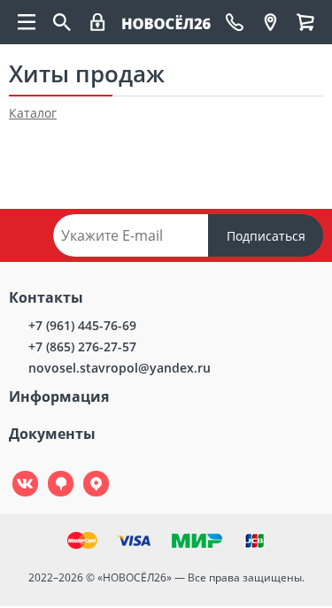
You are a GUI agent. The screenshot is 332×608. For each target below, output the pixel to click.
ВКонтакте (15, 471)
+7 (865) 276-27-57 (82, 346)
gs (48, 471)
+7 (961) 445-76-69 (82, 325)
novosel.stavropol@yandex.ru (119, 367)
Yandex (86, 471)
